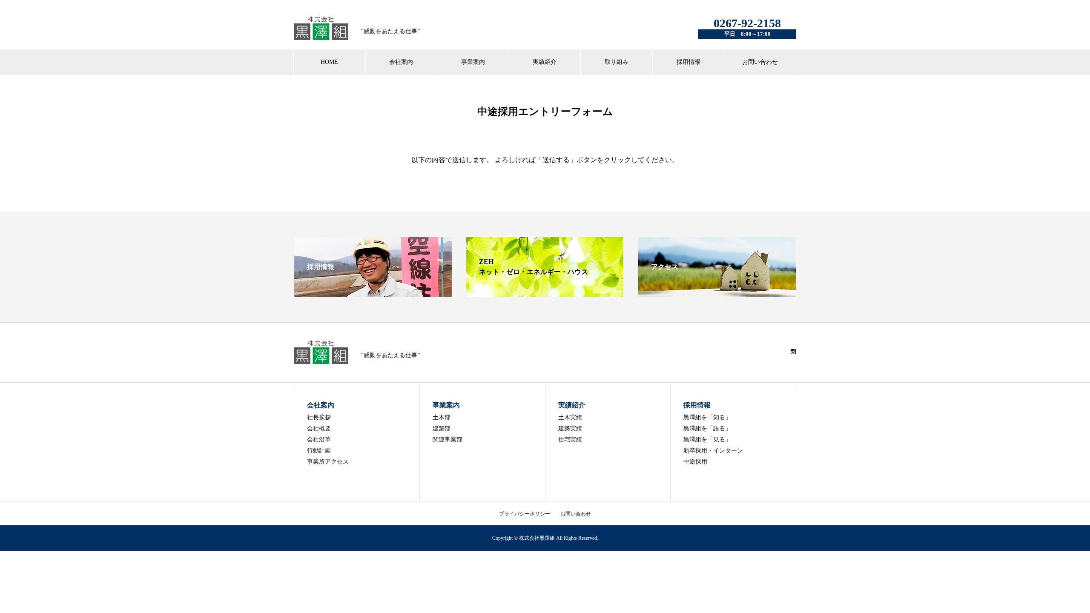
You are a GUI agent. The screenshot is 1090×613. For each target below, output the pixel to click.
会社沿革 (319, 439)
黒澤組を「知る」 (707, 417)
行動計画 (319, 450)
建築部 (441, 428)
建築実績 (570, 428)
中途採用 (695, 461)
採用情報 (688, 62)
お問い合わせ (760, 62)
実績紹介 (544, 62)
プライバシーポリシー (524, 514)
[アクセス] (717, 293)
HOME (329, 62)
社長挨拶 (319, 417)
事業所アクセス (328, 461)
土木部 (441, 417)
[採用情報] (373, 293)
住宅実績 (570, 439)
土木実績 (570, 417)
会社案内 (401, 62)
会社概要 (319, 428)
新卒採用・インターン (713, 450)
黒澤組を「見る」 (707, 439)
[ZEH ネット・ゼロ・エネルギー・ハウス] (545, 293)
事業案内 (473, 62)
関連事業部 (447, 439)
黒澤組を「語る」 (707, 428)
